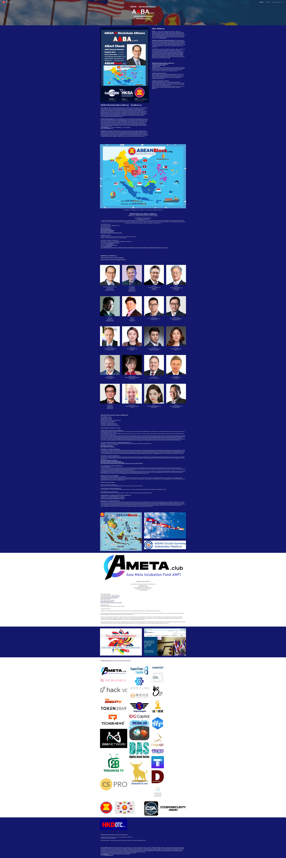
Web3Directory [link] (277, 2)
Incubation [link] (268, 2)
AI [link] (283, 2)
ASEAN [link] (261, 2)
